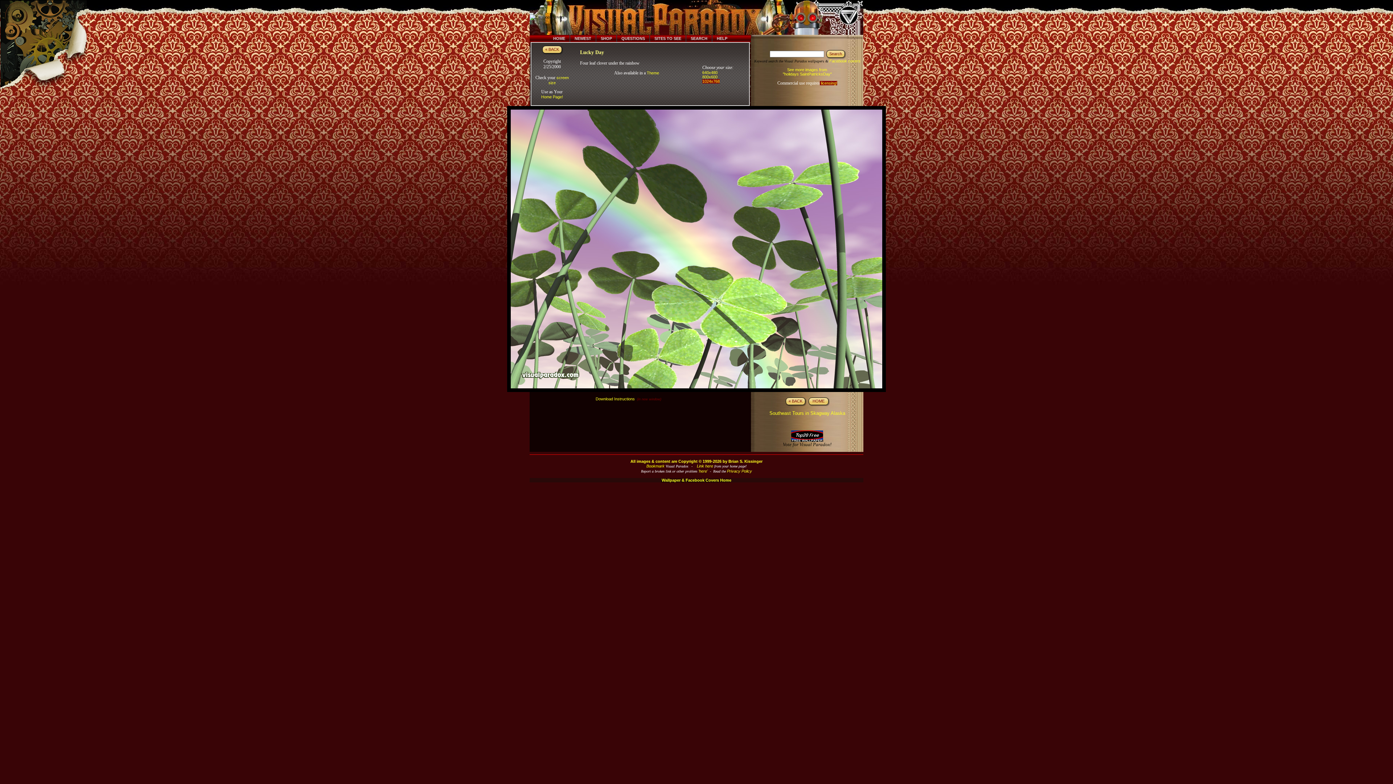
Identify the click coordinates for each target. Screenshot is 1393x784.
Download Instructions (615, 399)
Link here (705, 466)
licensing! (828, 83)
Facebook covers (844, 61)
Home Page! (552, 97)
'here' (703, 471)
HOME (818, 401)
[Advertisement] (701, 17)
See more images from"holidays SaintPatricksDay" (807, 72)
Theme (653, 73)
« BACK (552, 49)
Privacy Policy (739, 471)
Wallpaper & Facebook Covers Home (696, 480)
